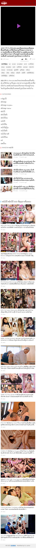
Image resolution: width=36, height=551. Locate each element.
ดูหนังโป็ (16, 70)
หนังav (3, 72)
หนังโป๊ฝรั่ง (4, 131)
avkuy (2, 67)
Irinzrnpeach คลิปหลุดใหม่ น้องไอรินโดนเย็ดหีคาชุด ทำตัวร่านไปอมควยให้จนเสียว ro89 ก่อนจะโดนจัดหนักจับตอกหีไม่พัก (24, 154)
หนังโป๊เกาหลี (5, 134)
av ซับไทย (31, 64)
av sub (13, 64)
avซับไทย (19, 67)
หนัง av (28, 70)
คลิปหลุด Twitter (6, 108)
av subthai (19, 64)
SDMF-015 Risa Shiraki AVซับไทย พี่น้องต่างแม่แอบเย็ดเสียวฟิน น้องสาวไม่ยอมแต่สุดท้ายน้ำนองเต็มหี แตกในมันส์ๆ (17, 396)
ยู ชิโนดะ (22, 70)
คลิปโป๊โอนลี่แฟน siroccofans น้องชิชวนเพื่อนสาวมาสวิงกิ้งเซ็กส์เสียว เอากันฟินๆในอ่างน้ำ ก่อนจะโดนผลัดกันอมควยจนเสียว (23, 171)
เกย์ (2, 140)
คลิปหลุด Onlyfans (6, 105)
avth (14, 67)
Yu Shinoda (9, 70)
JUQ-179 (31, 67)
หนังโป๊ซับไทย (30, 72)
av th (25, 64)
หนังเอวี (18, 72)
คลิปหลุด (3, 102)
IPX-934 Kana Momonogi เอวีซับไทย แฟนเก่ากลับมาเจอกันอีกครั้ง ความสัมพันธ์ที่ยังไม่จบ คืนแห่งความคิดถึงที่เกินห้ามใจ (18, 283)
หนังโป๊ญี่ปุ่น (4, 64)
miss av (3, 70)
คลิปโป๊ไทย (4, 118)
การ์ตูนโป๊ (4, 99)
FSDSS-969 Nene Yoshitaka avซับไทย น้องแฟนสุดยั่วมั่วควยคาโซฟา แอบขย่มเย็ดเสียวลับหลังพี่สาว (17, 508)
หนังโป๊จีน (4, 124)
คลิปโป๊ (3, 111)
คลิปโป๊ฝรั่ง (4, 115)
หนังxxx (12, 72)
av (9, 64)
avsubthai (8, 67)
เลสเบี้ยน (3, 143)
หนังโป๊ (23, 72)
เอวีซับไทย (11, 75)
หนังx (8, 72)
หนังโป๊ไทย (4, 137)
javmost (25, 67)
